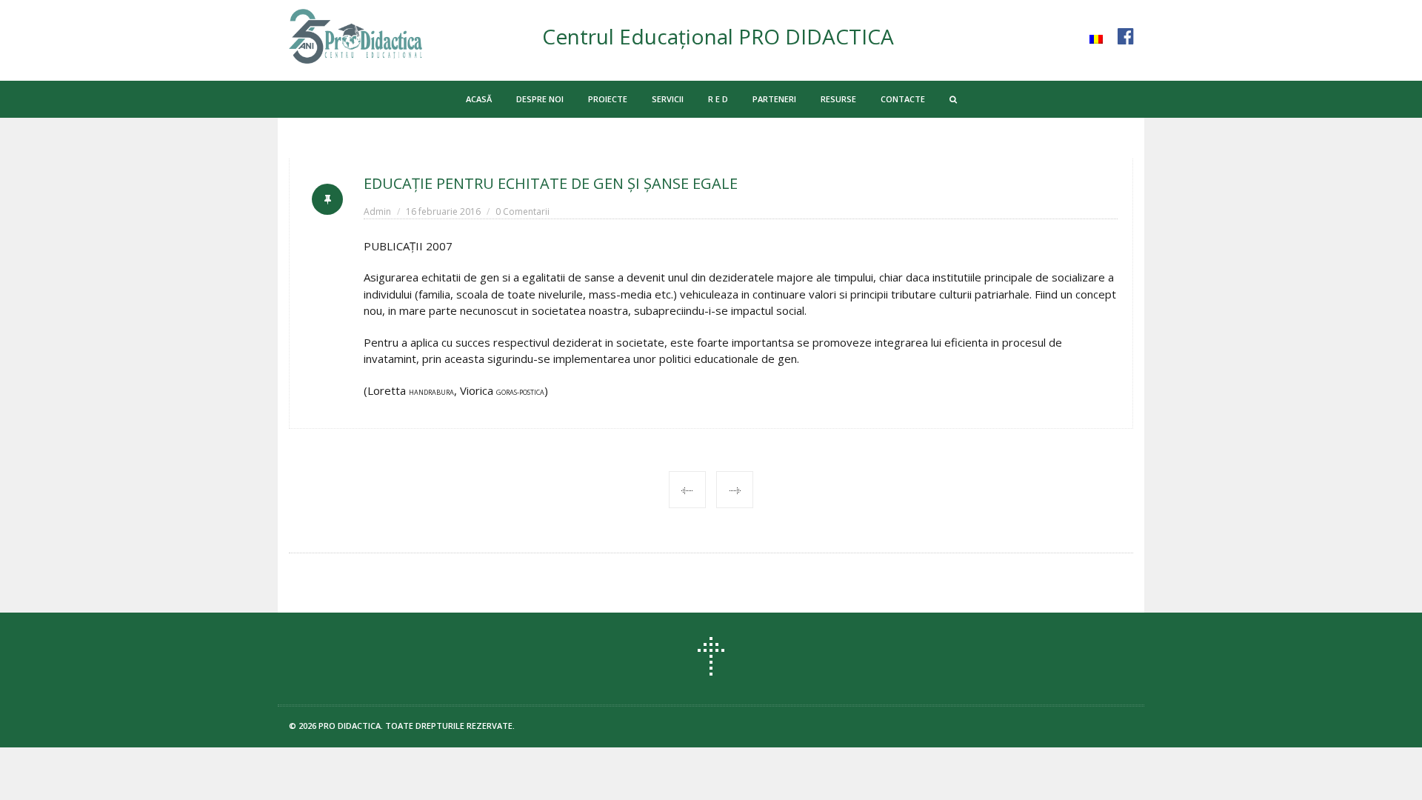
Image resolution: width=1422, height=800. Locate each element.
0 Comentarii (522, 211)
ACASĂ (479, 98)
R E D (718, 98)
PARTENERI (774, 98)
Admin (377, 211)
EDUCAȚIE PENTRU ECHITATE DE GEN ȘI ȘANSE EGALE (551, 183)
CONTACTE (903, 98)
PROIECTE (607, 98)
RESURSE (838, 98)
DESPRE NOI (540, 98)
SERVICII (668, 98)
